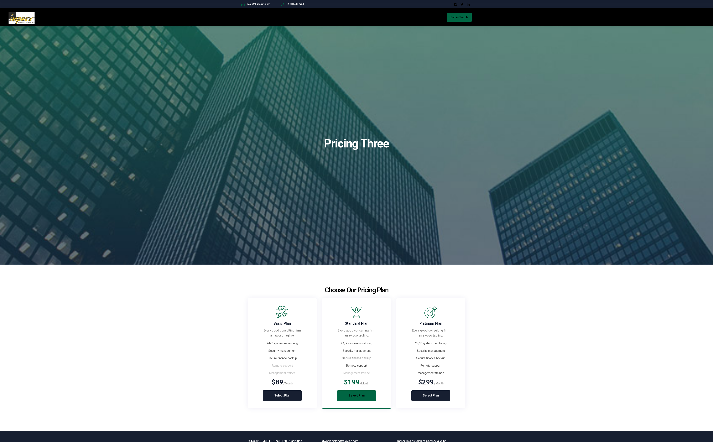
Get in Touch (459, 17)
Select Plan (282, 395)
